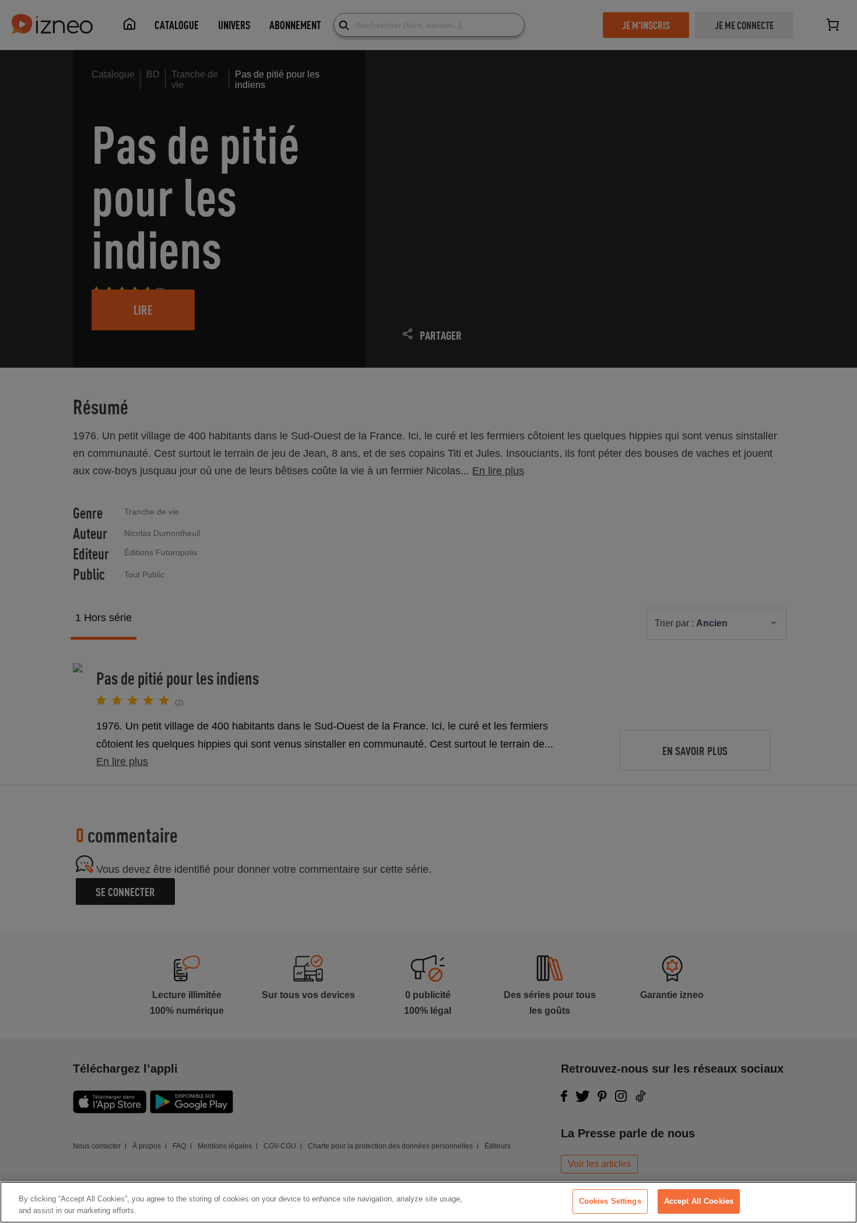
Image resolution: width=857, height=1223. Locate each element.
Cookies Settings (610, 1201)
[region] (428, 1202)
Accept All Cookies (698, 1201)
